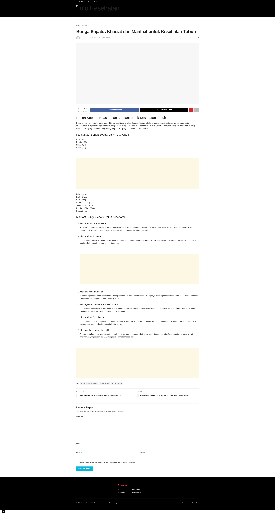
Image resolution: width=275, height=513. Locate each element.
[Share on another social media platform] (196, 110)
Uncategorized (137, 492)
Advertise (83, 2)
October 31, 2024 (95, 38)
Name (79, 443)
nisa (84, 38)
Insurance (121, 492)
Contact (96, 2)
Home (78, 19)
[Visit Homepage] (97, 10)
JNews (83, 503)
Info (96, 19)
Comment (80, 416)
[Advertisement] (137, 173)
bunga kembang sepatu (89, 383)
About (78, 2)
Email (79, 453)
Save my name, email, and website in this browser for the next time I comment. (107, 462)
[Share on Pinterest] (191, 110)
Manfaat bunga (117, 383)
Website (142, 453)
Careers (90, 2)
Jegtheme (118, 503)
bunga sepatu (104, 383)
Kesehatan (87, 19)
